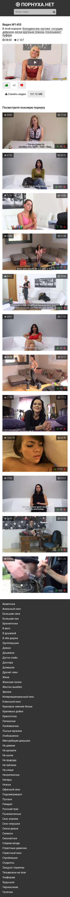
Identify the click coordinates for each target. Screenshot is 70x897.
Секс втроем (10, 818)
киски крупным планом (29, 32)
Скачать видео (24, 94)
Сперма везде (11, 843)
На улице (8, 770)
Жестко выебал (12, 687)
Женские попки (11, 682)
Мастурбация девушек (16, 740)
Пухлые (7, 799)
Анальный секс (11, 608)
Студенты (8, 862)
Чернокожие (10, 887)
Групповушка (10, 643)
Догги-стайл (9, 657)
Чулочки (7, 892)
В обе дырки (10, 638)
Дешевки (8, 652)
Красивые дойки (12, 711)
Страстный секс (12, 853)
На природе (9, 760)
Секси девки (10, 828)
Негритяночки (10, 774)
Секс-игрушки (11, 823)
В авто (6, 628)
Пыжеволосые (11, 813)
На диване (8, 745)
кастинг (45, 28)
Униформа (8, 877)
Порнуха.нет (37, 4)
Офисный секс (11, 789)
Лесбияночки (10, 726)
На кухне (7, 755)
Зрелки (6, 691)
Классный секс (11, 701)
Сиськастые (9, 838)
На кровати (9, 750)
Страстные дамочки (14, 848)
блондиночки (30, 28)
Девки (6, 647)
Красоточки (9, 716)
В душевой (9, 633)
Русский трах (10, 809)
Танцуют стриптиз (13, 867)
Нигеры (7, 779)
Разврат (7, 804)
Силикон (7, 833)
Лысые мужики (12, 730)
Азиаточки (8, 604)
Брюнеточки (10, 623)
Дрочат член (10, 672)
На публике (9, 765)
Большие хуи (10, 618)
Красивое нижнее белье (17, 706)
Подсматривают (12, 794)
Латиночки (8, 721)
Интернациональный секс (18, 696)
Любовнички (10, 735)
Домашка (8, 667)
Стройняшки (10, 857)
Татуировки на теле (14, 872)
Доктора (7, 662)
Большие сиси (11, 613)
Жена (5, 677)
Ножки (6, 784)
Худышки (8, 882)
